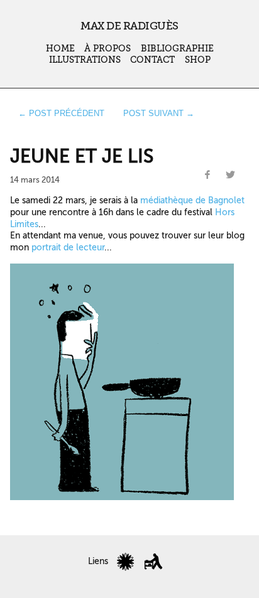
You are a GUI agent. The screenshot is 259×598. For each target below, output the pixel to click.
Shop (198, 60)
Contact (152, 60)
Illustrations (85, 60)
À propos (107, 48)
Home (60, 48)
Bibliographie (177, 48)
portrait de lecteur (67, 247)
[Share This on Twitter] (230, 175)
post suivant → (158, 113)
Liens (98, 561)
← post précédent (61, 113)
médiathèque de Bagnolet (192, 200)
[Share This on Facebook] (207, 175)
